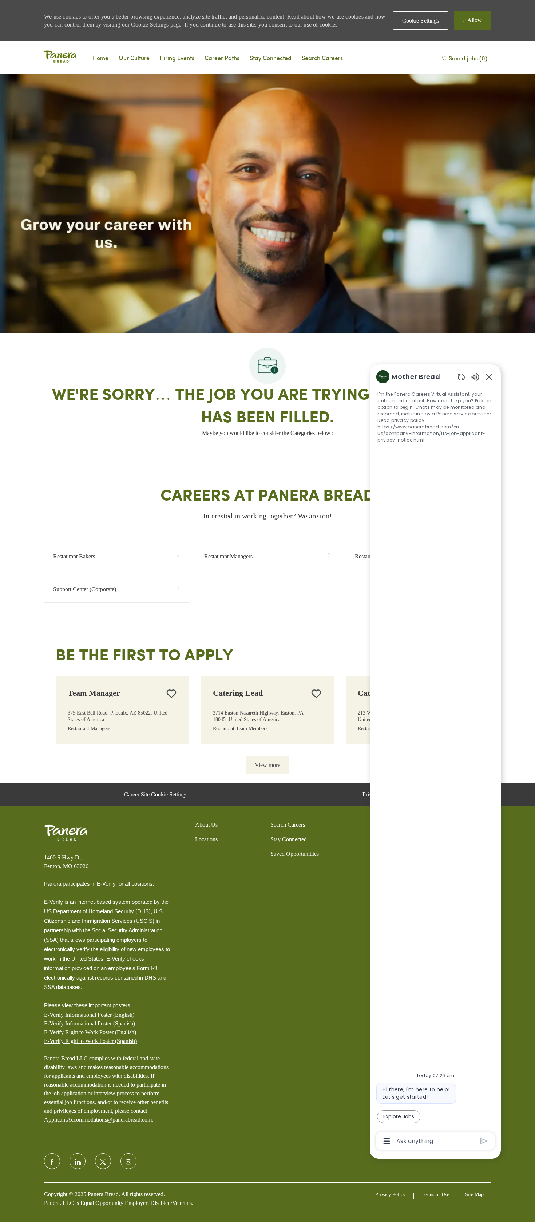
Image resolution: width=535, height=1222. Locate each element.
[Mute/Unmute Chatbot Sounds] (475, 376)
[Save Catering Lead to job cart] (316, 694)
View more (267, 765)
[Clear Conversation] (461, 377)
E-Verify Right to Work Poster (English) (90, 1032)
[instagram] (128, 1161)
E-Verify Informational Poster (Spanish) (89, 1023)
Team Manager (94, 692)
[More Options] (386, 1141)
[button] (420, 20)
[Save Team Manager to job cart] (171, 694)
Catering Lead (238, 692)
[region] (435, 758)
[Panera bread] (60, 57)
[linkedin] (78, 1161)
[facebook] (52, 1161)
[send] (483, 1141)
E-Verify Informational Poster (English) (89, 1015)
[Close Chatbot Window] (489, 377)
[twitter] (103, 1161)
